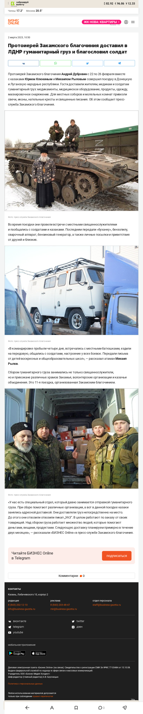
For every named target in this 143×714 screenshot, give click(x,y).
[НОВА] (100, 22)
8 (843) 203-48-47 (60, 604)
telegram (18, 626)
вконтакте (19, 621)
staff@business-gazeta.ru (107, 604)
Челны (12, 10)
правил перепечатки (43, 696)
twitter (80, 621)
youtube (17, 632)
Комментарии (72, 576)
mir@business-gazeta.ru (63, 609)
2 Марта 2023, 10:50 (19, 37)
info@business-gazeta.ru (21, 609)
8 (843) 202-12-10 (18, 604)
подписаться (117, 556)
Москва (30, 10)
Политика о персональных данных (25, 684)
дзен (79, 626)
